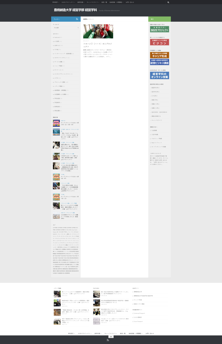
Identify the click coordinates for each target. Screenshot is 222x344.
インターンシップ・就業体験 (62, 53)
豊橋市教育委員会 (61, 271)
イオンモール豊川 (65, 234)
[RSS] (77, 19)
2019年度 (55, 227)
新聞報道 (64, 260)
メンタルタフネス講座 (62, 245)
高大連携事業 (66, 273)
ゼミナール (57, 70)
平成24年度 (57, 256)
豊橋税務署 (69, 271)
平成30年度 (66, 258)
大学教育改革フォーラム (63, 251)
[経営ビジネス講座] (159, 64)
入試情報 (154, 130)
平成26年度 (69, 256)
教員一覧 (104, 2)
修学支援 (80, 2)
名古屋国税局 (74, 249)
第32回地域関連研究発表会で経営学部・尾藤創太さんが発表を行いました (115, 301)
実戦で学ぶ (155, 100)
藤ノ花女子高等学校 (71, 266)
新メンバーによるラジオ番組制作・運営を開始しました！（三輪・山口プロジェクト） (69, 207)
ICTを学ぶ (154, 96)
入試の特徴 (155, 134)
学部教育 (57, 102)
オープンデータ (58, 236)
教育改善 (57, 106)
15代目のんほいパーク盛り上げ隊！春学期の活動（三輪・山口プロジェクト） (69, 157)
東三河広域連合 (63, 262)
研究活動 (57, 111)
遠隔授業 (60, 273)
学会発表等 (72, 251)
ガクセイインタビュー (60, 58)
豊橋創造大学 (138, 292)
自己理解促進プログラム (59, 266)
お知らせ (57, 45)
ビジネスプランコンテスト (62, 74)
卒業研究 (68, 249)
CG (65, 230)
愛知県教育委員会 (73, 258)
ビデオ (56, 78)
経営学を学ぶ (155, 88)
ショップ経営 (58, 66)
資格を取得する (156, 116)
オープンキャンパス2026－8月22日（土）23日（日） (70, 123)
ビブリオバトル (61, 240)
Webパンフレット (157, 143)
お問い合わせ (130, 2)
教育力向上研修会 (57, 260)
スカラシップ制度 (157, 138)
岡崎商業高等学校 (61, 253)
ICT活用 (56, 41)
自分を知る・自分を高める (159, 112)
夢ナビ (54, 251)
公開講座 (63, 249)
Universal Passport (139, 313)
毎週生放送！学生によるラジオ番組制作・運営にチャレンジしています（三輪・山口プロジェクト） (75, 302)
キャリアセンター (67, 236)
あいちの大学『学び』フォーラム (65, 232)
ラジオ (70, 245)
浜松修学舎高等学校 (59, 264)
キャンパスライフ (92, 2)
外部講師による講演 (60, 94)
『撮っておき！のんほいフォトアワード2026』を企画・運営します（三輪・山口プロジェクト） (69, 136)
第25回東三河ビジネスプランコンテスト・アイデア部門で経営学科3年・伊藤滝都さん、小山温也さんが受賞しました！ (115, 311)
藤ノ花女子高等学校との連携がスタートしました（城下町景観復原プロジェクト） (115, 292)
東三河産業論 (70, 262)
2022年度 (69, 227)
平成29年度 (60, 258)
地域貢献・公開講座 (116, 2)
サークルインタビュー (71, 238)
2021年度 (64, 227)
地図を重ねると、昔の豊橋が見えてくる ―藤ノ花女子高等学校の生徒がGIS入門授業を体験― (70, 147)
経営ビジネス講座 (74, 264)
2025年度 (58, 230)
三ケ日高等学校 (72, 247)
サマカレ (63, 238)
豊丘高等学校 (59, 269)
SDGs (70, 230)
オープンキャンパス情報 (159, 147)
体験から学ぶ (155, 104)
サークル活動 (58, 62)
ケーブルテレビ (57, 238)
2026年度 (62, 230)
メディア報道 (58, 86)
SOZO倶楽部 (138, 317)
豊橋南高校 (65, 269)
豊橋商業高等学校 (73, 269)
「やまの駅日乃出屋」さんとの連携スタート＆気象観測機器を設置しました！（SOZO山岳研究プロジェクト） (69, 188)
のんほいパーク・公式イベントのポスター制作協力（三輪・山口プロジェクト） (115, 319)
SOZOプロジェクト (68, 2)
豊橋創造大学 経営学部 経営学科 (143, 296)
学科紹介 (55, 2)
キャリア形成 (75, 236)
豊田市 (56, 273)
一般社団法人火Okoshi (62, 247)
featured (57, 37)
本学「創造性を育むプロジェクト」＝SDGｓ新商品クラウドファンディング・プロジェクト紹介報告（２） (75, 320)
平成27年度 (74, 256)
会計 (60, 249)
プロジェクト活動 (59, 82)
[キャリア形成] (159, 58)
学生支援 (57, 98)
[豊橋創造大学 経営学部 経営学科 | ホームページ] (75, 10)
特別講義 (67, 264)
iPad (68, 230)
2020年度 (59, 227)
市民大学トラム (70, 253)
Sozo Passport (138, 321)
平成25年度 (63, 256)
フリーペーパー (69, 240)
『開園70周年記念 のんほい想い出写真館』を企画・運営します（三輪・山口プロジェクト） (75, 311)
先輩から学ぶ (155, 108)
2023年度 (73, 227)
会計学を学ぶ (155, 92)
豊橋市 (54, 271)
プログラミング (64, 243)
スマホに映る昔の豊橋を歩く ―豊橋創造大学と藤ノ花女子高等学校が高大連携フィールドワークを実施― (69, 168)
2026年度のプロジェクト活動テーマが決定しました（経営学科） (69, 216)
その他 (56, 49)
